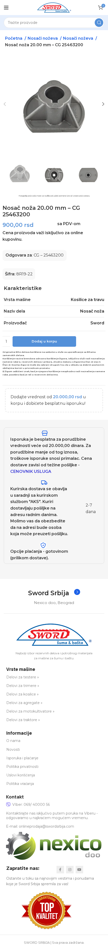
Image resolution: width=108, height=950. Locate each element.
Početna (14, 38)
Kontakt (15, 797)
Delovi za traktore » (23, 720)
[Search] (99, 22)
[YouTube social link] (79, 869)
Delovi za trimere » (22, 685)
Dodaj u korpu (44, 341)
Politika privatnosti (22, 766)
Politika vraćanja (20, 783)
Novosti (13, 749)
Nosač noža (92, 311)
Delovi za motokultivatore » (30, 711)
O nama (13, 740)
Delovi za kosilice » (22, 694)
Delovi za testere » (22, 677)
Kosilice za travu (87, 299)
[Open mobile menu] (6, 8)
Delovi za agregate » (24, 703)
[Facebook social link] (60, 869)
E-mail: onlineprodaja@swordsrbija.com (40, 826)
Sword (97, 323)
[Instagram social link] (70, 869)
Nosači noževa (43, 38)
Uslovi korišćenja (20, 775)
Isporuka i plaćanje (22, 758)
